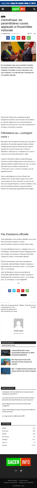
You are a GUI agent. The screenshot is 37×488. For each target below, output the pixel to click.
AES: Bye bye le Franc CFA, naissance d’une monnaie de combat (21, 362)
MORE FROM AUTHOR (8, 345)
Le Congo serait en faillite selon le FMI (13, 416)
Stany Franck (6, 33)
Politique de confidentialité (26, 482)
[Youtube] (21, 471)
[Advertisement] (18, 97)
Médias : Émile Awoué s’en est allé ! (28, 306)
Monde (4, 434)
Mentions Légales (12, 480)
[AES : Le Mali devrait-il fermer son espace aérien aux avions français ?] (5, 371)
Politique (4, 439)
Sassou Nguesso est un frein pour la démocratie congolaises (16, 405)
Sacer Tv (4, 442)
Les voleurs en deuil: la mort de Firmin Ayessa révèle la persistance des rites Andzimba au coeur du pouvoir (18, 399)
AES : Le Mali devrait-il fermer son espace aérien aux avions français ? (23, 371)
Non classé (5, 437)
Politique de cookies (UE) (10, 482)
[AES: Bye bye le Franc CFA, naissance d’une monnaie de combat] (5, 362)
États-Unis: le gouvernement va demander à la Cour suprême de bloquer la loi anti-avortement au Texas (9, 308)
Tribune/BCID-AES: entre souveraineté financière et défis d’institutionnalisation (22, 353)
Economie (5, 431)
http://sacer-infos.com (18, 333)
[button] (34, 9)
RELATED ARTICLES (8, 343)
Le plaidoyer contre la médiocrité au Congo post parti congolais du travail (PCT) (17, 393)
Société (4, 445)
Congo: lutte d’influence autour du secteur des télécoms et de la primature (18, 410)
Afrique (3, 16)
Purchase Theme (23, 480)
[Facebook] (16, 471)
